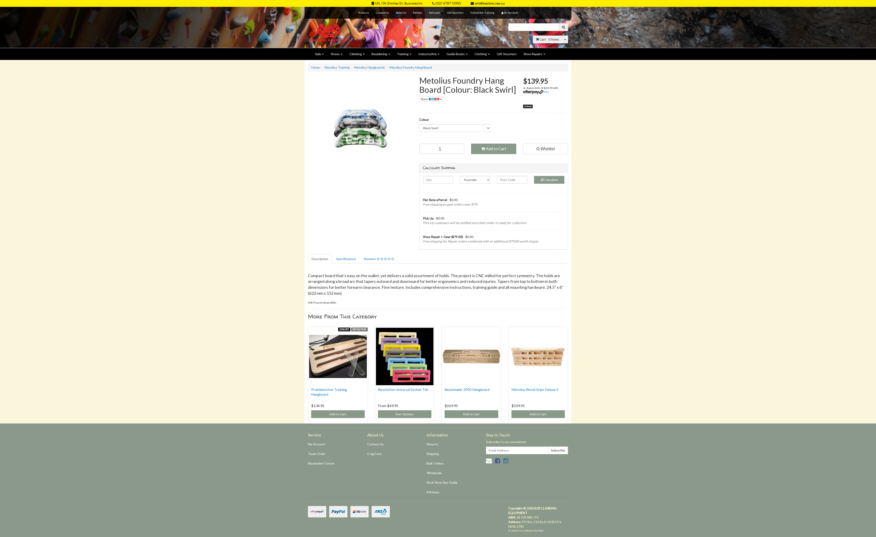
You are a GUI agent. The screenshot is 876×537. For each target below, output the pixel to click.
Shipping (433, 454)
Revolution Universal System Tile (403, 389)
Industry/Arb (427, 54)
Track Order (316, 454)
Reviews (370, 259)
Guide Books (455, 54)
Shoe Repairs (533, 54)
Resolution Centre (321, 463)
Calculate (551, 180)
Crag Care (374, 454)
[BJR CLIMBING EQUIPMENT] (328, 30)
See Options (405, 414)
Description (320, 259)
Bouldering (380, 54)
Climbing (355, 54)
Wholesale (434, 473)
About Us (401, 12)
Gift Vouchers (455, 12)
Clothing (481, 54)
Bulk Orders (435, 463)
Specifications (346, 259)
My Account (316, 444)
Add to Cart (495, 148)
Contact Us (382, 12)
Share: (425, 99)
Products (363, 12)
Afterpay (433, 492)
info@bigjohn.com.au (489, 3)
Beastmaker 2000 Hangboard (467, 389)
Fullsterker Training (482, 12)
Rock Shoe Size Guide (442, 482)
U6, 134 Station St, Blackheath (398, 3)
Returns (432, 444)
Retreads (434, 12)
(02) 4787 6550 (448, 3)
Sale (318, 54)
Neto (540, 530)
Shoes (335, 54)
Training (403, 54)
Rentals (417, 12)
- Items (549, 39)
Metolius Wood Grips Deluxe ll (534, 389)
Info (546, 91)
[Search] (563, 27)
